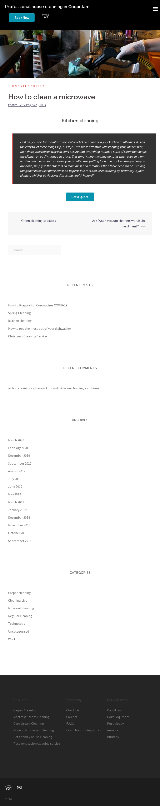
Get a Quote (80, 197)
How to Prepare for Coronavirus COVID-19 (38, 305)
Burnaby (113, 737)
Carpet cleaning (19, 593)
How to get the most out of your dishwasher (39, 328)
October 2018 (17, 533)
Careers (71, 717)
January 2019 (17, 510)
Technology (16, 623)
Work (12, 639)
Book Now (22, 17)
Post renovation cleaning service (36, 743)
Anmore (113, 730)
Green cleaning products (38, 220)
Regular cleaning (20, 616)
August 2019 (16, 471)
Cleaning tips (17, 600)
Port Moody (115, 723)
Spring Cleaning (19, 313)
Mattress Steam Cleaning (31, 717)
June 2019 (15, 486)
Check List (73, 710)
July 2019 (14, 479)
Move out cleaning (21, 608)
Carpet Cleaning (24, 710)
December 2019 (19, 455)
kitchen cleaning (20, 320)
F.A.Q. (70, 723)
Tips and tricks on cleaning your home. (73, 388)
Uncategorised (28, 86)
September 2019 (19, 463)
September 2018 (19, 541)
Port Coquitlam (118, 717)
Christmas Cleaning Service (27, 336)
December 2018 (19, 517)
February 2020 (18, 448)
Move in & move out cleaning (33, 730)
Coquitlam (114, 710)
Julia (43, 105)
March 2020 (16, 440)
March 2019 (16, 502)
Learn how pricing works (83, 730)
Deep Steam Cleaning (28, 723)
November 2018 (19, 525)
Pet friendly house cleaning (32, 737)
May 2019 (14, 494)
